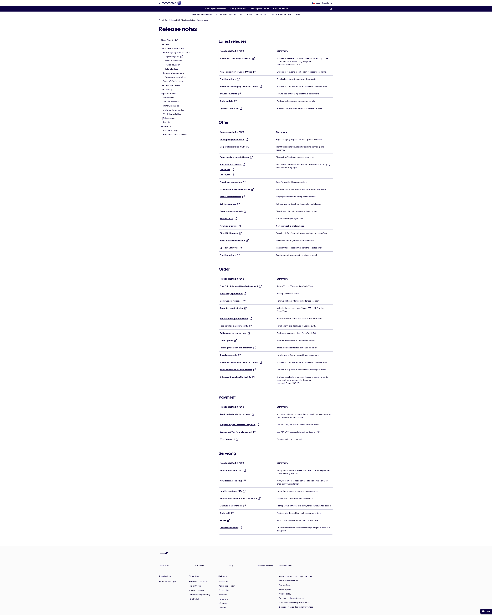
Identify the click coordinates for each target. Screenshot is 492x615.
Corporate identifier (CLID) (232, 147)
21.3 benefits (168, 97)
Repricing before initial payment (235, 414)
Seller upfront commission (232, 240)
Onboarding (166, 89)
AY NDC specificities (172, 114)
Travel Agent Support (281, 14)
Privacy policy (285, 589)
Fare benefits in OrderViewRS (234, 326)
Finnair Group (195, 586)
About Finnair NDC (169, 40)
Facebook (222, 594)
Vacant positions (196, 590)
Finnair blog (223, 590)
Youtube (222, 608)
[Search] (331, 8)
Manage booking (265, 566)
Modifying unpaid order (231, 293)
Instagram (223, 599)
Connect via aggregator (173, 73)
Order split (225, 513)
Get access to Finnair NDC (173, 48)
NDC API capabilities (170, 85)
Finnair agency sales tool (214, 10)
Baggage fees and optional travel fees (296, 607)
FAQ (231, 566)
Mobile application (226, 586)
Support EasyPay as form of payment (237, 425)
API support (166, 126)
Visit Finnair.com (279, 10)
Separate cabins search (231, 211)
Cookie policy (285, 594)
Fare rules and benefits (231, 164)
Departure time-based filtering (234, 157)
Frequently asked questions (175, 134)
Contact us (164, 566)
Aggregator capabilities (175, 77)
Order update (226, 101)
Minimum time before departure (235, 189)
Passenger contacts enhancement (236, 348)
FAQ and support (172, 65)
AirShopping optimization (232, 139)
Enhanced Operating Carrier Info (235, 58)
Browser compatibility (288, 581)
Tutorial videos (171, 69)
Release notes (169, 118)
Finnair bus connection (231, 182)
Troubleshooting (170, 130)
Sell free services (228, 204)
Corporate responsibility (199, 594)
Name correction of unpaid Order (236, 72)
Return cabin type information (234, 318)
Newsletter (223, 581)
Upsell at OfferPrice (229, 108)
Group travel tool (237, 10)
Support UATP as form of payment (236, 432)
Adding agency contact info (233, 333)
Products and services (226, 14)
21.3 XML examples (171, 102)
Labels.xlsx (225, 170)
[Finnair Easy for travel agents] (167, 2)
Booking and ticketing (202, 14)
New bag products (228, 226)
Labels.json (225, 175)
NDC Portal (194, 599)
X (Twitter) (222, 603)
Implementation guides (173, 110)
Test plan (167, 122)
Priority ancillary (228, 79)
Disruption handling (229, 528)
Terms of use (284, 585)
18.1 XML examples (171, 106)
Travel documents (228, 94)
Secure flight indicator (230, 197)
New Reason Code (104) (231, 470)
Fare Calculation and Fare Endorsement (239, 286)
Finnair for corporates (198, 581)
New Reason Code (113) (231, 491)
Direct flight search (229, 233)
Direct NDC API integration (174, 81)
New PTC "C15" (226, 218)
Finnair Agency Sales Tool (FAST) (177, 52)
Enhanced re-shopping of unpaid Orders (239, 86)
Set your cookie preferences (291, 598)
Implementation (188, 20)
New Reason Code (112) (231, 481)
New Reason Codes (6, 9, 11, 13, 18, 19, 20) (238, 498)
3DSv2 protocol (227, 439)
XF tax (223, 520)
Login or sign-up (172, 56)
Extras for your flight (167, 581)
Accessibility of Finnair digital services (295, 576)
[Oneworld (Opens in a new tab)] (179, 3)
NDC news (165, 44)
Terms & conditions (173, 61)
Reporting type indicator (231, 308)
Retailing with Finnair (259, 9)
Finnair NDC (261, 14)
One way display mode (231, 506)
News (297, 14)
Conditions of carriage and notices (294, 602)
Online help (199, 566)
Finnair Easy (163, 20)
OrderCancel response (231, 301)
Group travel (246, 14)
